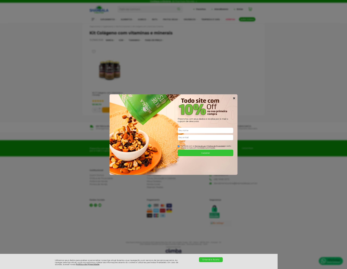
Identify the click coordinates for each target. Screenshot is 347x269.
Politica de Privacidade (216, 146)
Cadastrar (205, 153)
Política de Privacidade (87, 264)
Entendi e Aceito (210, 259)
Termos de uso (200, 146)
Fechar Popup (234, 98)
